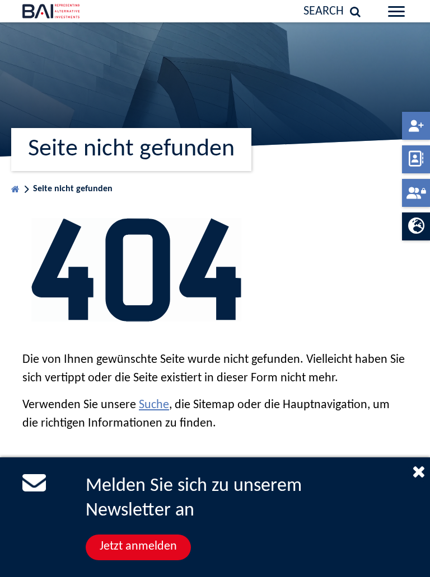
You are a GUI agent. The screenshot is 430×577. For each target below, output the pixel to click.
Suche (154, 405)
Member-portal (416, 193)
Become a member (416, 126)
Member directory (416, 159)
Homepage (15, 186)
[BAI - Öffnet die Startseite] (62, 11)
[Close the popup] (419, 471)
